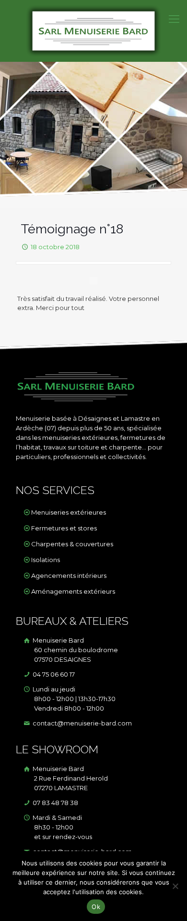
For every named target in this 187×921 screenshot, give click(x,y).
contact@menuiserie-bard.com (81, 723)
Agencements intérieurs (68, 575)
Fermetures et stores (64, 528)
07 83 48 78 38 (54, 802)
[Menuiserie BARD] (93, 31)
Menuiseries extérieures (68, 512)
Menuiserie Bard (74, 649)
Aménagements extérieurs (73, 591)
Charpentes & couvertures (72, 544)
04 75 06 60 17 (53, 674)
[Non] (175, 886)
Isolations (45, 560)
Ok (96, 906)
